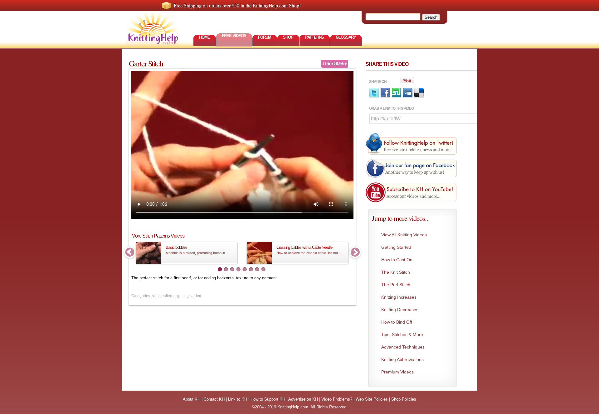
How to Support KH (268, 399)
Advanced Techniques (403, 346)
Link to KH (237, 399)
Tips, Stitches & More (402, 334)
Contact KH (214, 399)
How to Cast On (396, 259)
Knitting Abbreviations (402, 359)
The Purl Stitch (395, 284)
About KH (191, 399)
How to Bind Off (396, 322)
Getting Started (396, 247)
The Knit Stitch (395, 272)
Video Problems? (336, 399)
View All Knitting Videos (404, 234)
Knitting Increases (398, 297)
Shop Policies (403, 399)
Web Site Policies (372, 399)
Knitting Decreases (399, 309)
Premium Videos (397, 371)
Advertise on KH (303, 399)
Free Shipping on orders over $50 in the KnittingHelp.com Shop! (237, 5)
